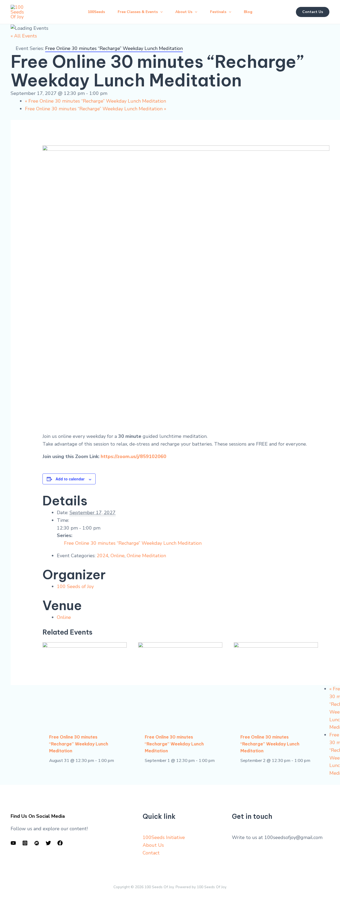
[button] (160, 12)
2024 (102, 555)
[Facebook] (60, 843)
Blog (248, 11)
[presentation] (84, 684)
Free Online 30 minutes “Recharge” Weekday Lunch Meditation (95, 101)
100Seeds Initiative (164, 837)
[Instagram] (25, 843)
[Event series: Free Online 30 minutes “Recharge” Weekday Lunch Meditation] (117, 761)
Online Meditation (146, 555)
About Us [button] (183, 11)
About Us (153, 845)
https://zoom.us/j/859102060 (133, 456)
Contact (151, 853)
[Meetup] (36, 843)
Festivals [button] (218, 11)
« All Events (24, 36)
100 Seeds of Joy (75, 586)
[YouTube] (13, 843)
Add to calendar (70, 478)
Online (117, 555)
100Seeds (96, 11)
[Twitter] (48, 843)
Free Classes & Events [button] (138, 11)
